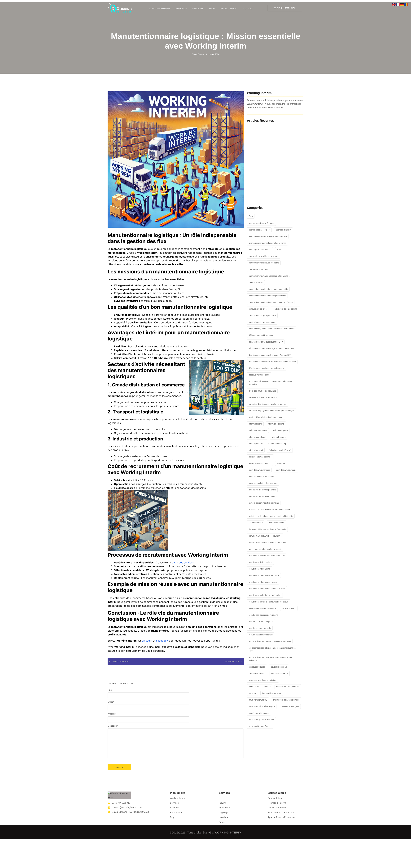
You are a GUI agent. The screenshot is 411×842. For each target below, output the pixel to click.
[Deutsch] (402, 4)
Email (111, 702)
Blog (212, 8)
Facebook (162, 640)
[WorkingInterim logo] (120, 7)
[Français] (398, 4)
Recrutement (229, 8)
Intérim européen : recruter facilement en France (272, 195)
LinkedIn (147, 640)
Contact (248, 8)
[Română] (406, 4)
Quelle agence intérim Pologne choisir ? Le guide (272, 183)
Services (197, 8)
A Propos (181, 8)
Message (113, 726)
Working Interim (159, 8)
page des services (183, 562)
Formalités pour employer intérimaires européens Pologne (272, 169)
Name (111, 690)
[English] (394, 4)
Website (112, 714)
